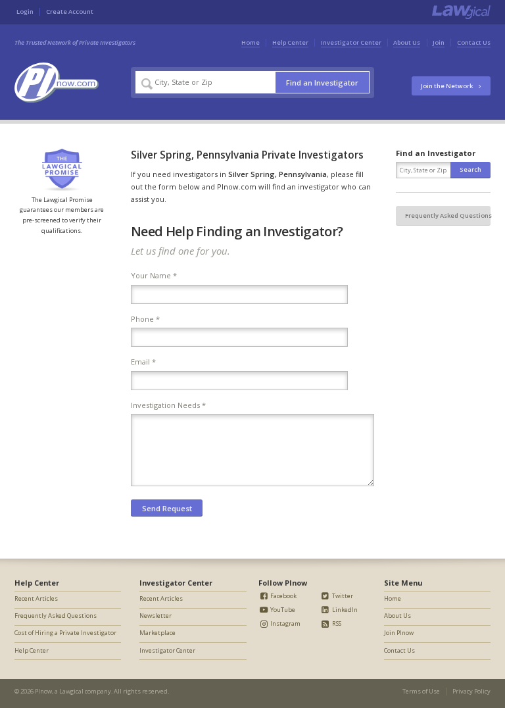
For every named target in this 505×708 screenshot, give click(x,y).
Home (250, 42)
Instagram (285, 623)
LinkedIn (344, 609)
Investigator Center (351, 42)
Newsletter (155, 615)
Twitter (342, 596)
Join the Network (447, 86)
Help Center (290, 42)
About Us (406, 42)
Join (439, 42)
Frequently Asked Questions (448, 215)
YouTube (282, 609)
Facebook (283, 596)
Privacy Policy (471, 691)
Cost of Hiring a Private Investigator (65, 632)
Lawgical (71, 691)
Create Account (69, 11)
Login (25, 11)
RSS (336, 623)
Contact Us (474, 42)
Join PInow (399, 632)
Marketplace (157, 632)
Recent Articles (36, 598)
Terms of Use (421, 691)
